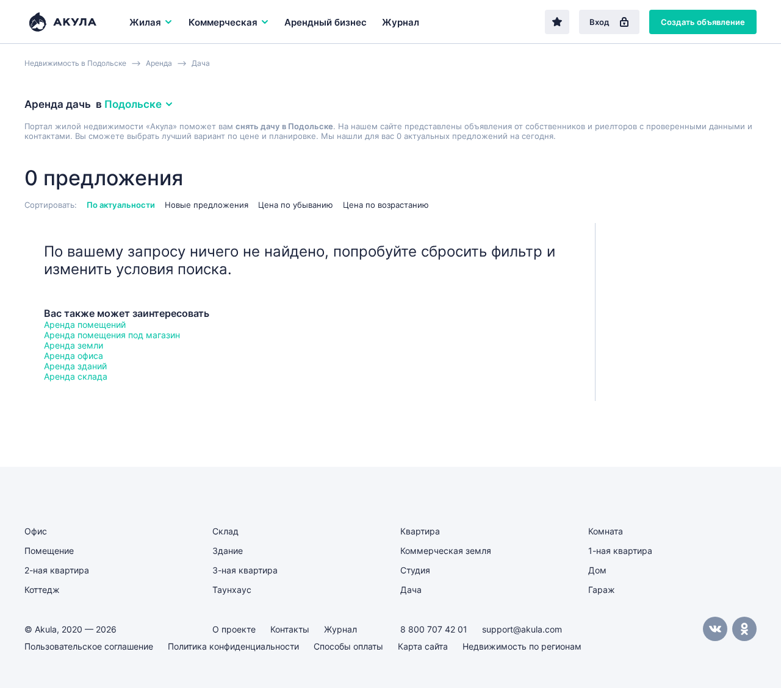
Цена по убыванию (295, 205)
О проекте (234, 629)
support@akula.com (522, 629)
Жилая (145, 22)
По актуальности (121, 205)
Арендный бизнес (325, 22)
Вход (599, 22)
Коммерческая (223, 22)
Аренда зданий (75, 366)
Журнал (400, 22)
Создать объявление (703, 22)
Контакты (289, 629)
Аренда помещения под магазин (112, 335)
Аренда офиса (73, 355)
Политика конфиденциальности (233, 646)
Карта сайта (423, 646)
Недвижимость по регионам (521, 646)
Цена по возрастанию (386, 205)
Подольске (133, 104)
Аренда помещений (85, 324)
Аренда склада (75, 376)
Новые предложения (206, 205)
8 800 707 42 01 (433, 629)
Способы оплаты (348, 646)
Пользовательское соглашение (88, 646)
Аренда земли (73, 345)
